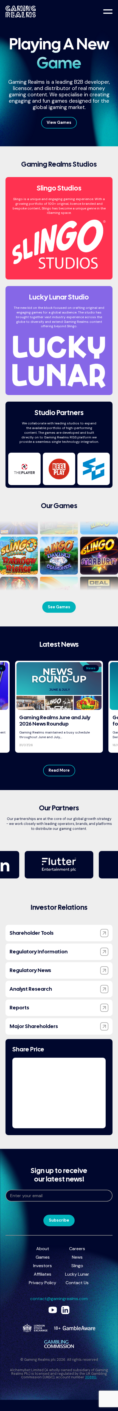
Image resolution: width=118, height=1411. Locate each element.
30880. (91, 1377)
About (42, 1249)
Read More (59, 770)
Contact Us (77, 1283)
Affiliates (42, 1274)
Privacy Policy (42, 1283)
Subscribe (59, 1220)
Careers (77, 1249)
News (77, 1257)
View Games (59, 122)
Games (43, 1257)
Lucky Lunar (77, 1274)
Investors (42, 1266)
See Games (59, 606)
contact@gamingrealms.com (59, 1298)
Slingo (77, 1266)
